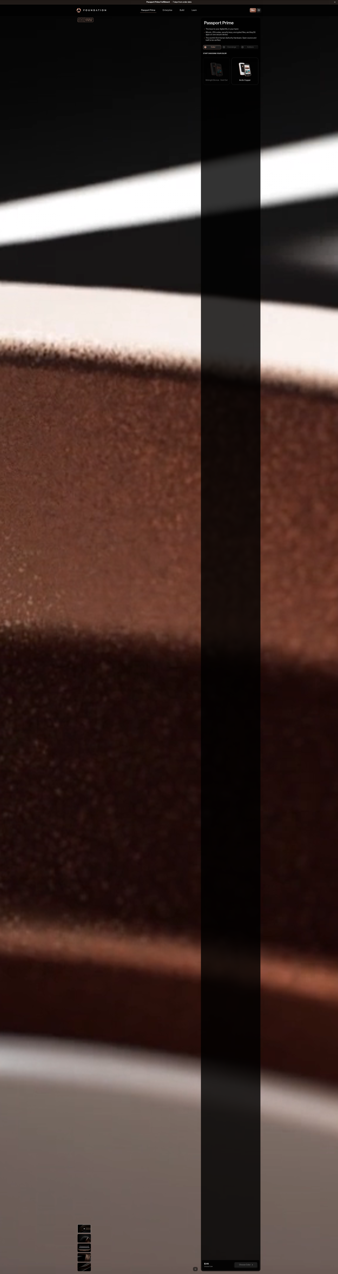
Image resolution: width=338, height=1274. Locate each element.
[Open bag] (259, 10)
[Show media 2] (84, 1238)
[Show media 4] (84, 1257)
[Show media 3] (84, 1248)
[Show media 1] (84, 1228)
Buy (253, 10)
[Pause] (195, 1269)
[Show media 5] (84, 1267)
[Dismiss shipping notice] (335, 2)
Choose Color (244, 1265)
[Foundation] (91, 10)
